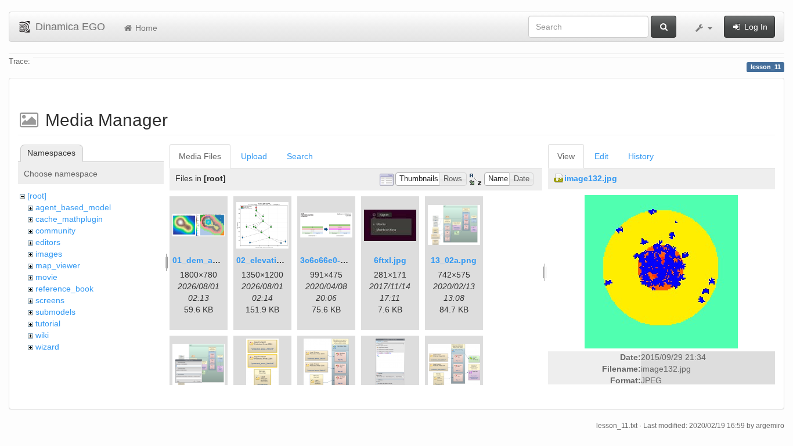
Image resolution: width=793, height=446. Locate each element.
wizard (47, 346)
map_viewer (57, 265)
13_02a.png (454, 260)
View (566, 156)
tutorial (47, 323)
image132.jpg (590, 178)
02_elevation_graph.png (284, 260)
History (641, 156)
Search (300, 156)
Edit (601, 156)
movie (46, 277)
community (55, 230)
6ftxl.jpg (390, 260)
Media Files (200, 156)
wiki (42, 335)
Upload (254, 156)
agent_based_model (73, 207)
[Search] (663, 27)
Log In (754, 26)
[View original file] (661, 271)
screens (49, 300)
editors (47, 242)
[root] (36, 195)
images (48, 253)
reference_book (64, 288)
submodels (55, 311)
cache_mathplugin (69, 219)
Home (145, 28)
